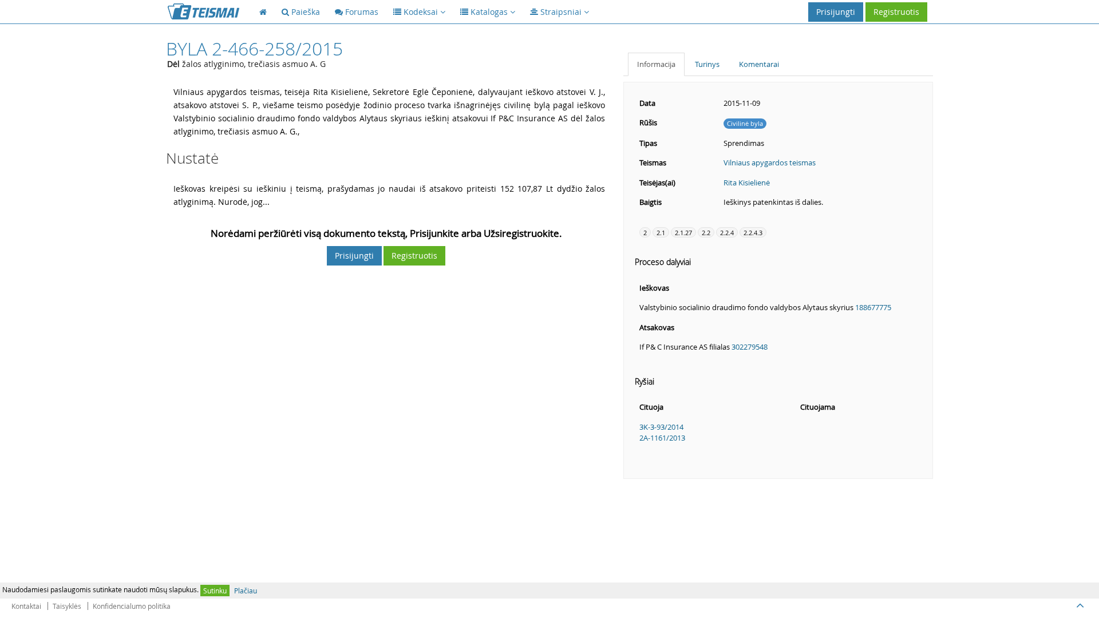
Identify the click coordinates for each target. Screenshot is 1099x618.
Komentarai (759, 64)
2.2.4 (727, 232)
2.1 (661, 232)
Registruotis (896, 11)
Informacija (656, 64)
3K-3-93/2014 (661, 427)
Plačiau (245, 590)
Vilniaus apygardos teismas (770, 162)
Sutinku (215, 590)
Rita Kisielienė (747, 182)
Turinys (707, 64)
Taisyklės (67, 606)
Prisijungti (835, 11)
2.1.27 (683, 232)
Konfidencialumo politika (132, 606)
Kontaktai (26, 606)
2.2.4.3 (753, 232)
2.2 (706, 232)
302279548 (750, 347)
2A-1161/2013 (662, 438)
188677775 (873, 307)
